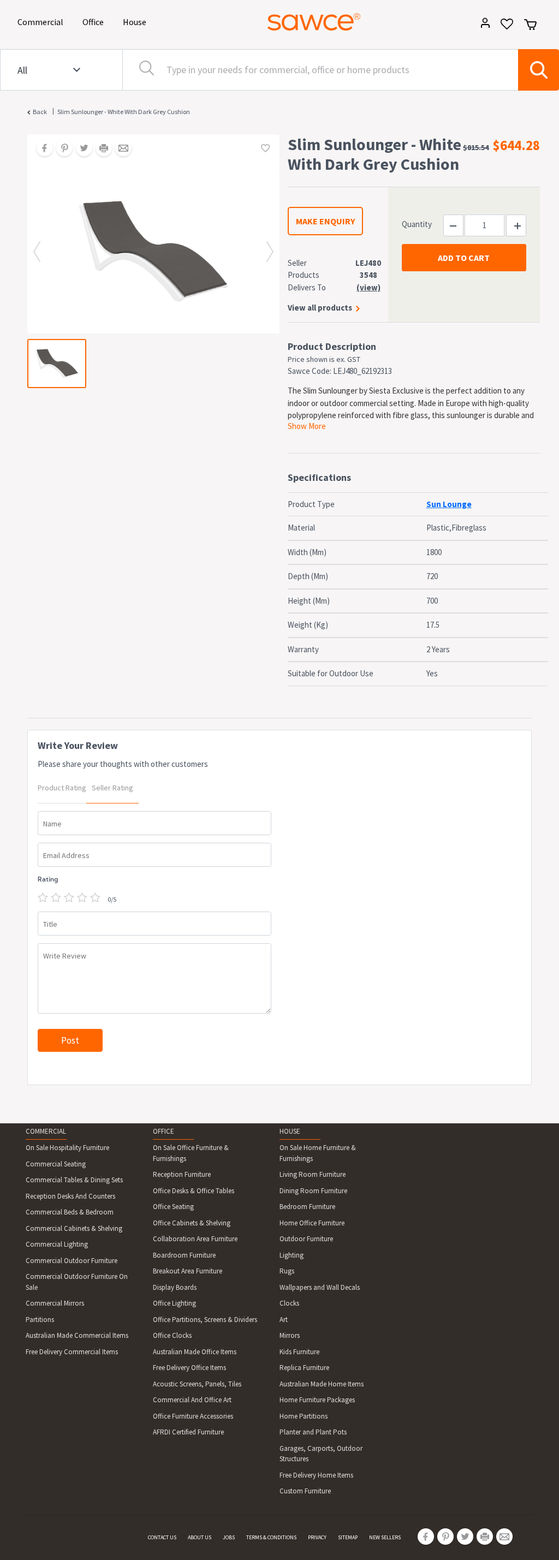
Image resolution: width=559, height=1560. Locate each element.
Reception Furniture (182, 1174)
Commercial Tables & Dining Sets (74, 1179)
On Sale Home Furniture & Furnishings (318, 1153)
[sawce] (313, 22)
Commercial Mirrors (55, 1303)
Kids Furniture (299, 1351)
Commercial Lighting (57, 1244)
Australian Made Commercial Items (77, 1335)
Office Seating (173, 1206)
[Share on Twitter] (80, 149)
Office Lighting (174, 1303)
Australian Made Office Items (194, 1351)
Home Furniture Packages (317, 1399)
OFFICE (163, 1131)
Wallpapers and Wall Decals (320, 1287)
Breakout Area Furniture (187, 1271)
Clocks (289, 1303)
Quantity (417, 224)
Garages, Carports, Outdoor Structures (321, 1454)
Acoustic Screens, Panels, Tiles (197, 1384)
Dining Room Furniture (313, 1190)
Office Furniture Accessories (193, 1416)
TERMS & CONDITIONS (271, 1537)
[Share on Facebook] (41, 149)
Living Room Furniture (313, 1174)
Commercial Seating (56, 1164)
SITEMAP (348, 1537)
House (136, 21)
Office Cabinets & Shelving (191, 1223)
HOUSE (290, 1131)
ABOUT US (199, 1537)
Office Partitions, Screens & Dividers (205, 1319)
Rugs (287, 1271)
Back (40, 112)
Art (284, 1319)
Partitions (40, 1319)
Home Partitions (304, 1416)
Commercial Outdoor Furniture (71, 1260)
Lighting (292, 1255)
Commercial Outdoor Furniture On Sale (77, 1282)
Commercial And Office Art (192, 1399)
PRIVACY (317, 1537)
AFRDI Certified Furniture (188, 1432)
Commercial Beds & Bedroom (70, 1212)
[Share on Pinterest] (60, 149)
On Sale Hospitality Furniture (67, 1147)
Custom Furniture (305, 1491)
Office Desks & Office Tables (193, 1190)
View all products (320, 307)
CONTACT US (162, 1537)
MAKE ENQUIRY (325, 221)
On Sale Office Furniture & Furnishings (191, 1153)
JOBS (229, 1537)
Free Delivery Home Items (316, 1475)
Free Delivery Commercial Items (72, 1351)
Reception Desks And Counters (70, 1196)
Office (95, 21)
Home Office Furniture (312, 1223)
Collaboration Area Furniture (195, 1238)
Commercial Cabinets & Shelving (74, 1228)
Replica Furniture (304, 1367)
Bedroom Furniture (307, 1206)
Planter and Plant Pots (313, 1432)
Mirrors (290, 1335)
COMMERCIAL (46, 1131)
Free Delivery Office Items (189, 1367)
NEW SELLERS (385, 1537)
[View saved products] (503, 27)
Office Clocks (172, 1335)
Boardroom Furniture (184, 1255)
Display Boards (175, 1287)
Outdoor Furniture (306, 1238)
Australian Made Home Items (322, 1384)
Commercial (42, 21)
